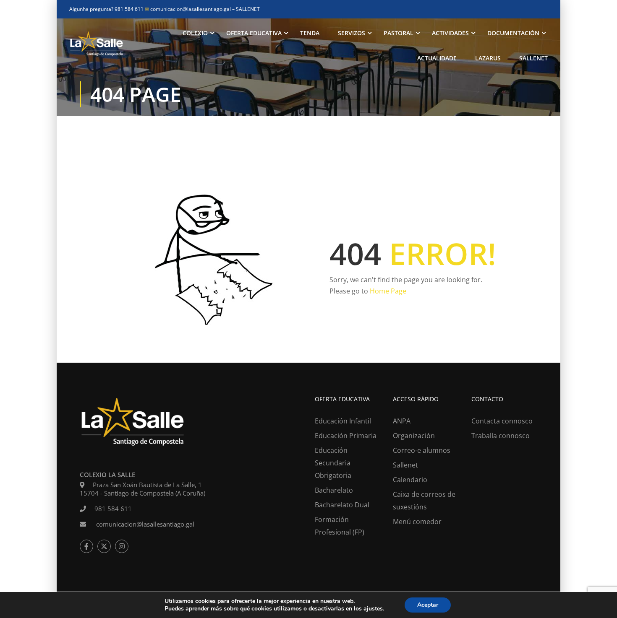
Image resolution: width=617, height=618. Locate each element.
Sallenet (533, 58)
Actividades (450, 33)
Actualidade (437, 58)
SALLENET (248, 9)
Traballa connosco (500, 435)
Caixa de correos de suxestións (424, 501)
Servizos (351, 33)
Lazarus (488, 58)
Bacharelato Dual (342, 504)
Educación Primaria (345, 435)
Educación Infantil (343, 421)
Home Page (388, 291)
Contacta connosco (502, 421)
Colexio (195, 33)
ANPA (401, 421)
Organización (414, 435)
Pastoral (398, 33)
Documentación (513, 33)
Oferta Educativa (254, 33)
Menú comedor (417, 521)
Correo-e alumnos (421, 450)
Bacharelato (334, 490)
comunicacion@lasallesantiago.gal (188, 9)
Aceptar (427, 605)
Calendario (410, 479)
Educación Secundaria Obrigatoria (333, 463)
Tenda (309, 33)
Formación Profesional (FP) (339, 526)
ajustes (373, 609)
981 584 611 (113, 508)
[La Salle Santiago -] (96, 46)
